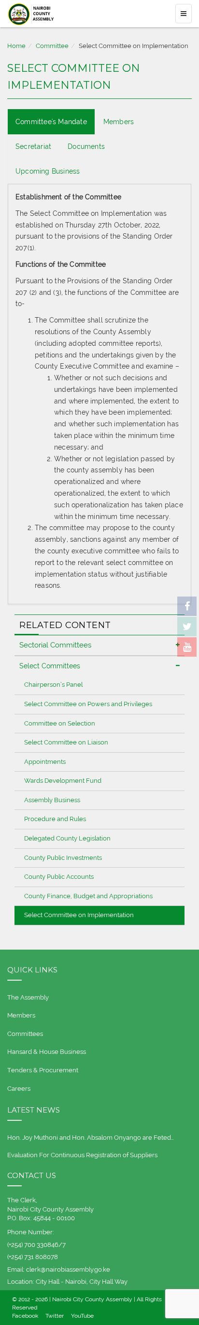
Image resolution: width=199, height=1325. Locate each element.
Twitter (54, 1315)
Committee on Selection (59, 723)
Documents (86, 146)
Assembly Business (52, 800)
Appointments (45, 761)
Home (16, 45)
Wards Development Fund (62, 780)
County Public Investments (63, 857)
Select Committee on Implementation (79, 915)
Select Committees (49, 666)
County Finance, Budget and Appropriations (88, 896)
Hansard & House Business (46, 1051)
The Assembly (28, 997)
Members (118, 122)
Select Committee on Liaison (66, 742)
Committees (25, 1033)
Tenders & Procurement (42, 1070)
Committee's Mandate (51, 122)
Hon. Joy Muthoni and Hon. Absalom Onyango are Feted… (90, 1137)
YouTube (82, 1315)
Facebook (25, 1315)
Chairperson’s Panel (53, 684)
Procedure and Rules (55, 819)
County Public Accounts (59, 876)
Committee (52, 45)
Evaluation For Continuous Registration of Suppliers (82, 1155)
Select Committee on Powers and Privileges (88, 704)
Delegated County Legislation (67, 838)
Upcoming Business (47, 171)
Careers (18, 1088)
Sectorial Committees (55, 645)
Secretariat (33, 146)
